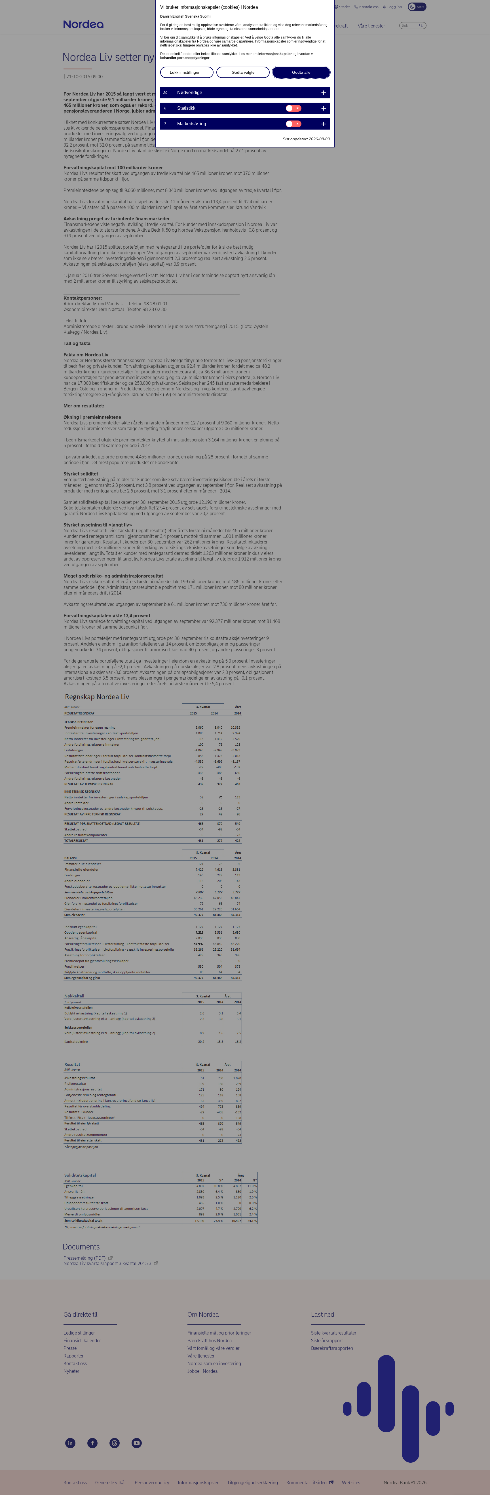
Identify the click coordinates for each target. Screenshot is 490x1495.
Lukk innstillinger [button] (185, 72)
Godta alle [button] (301, 72)
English (178, 16)
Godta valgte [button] (243, 72)
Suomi (205, 16)
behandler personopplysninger (185, 58)
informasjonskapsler (275, 54)
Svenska (192, 16)
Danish (166, 16)
